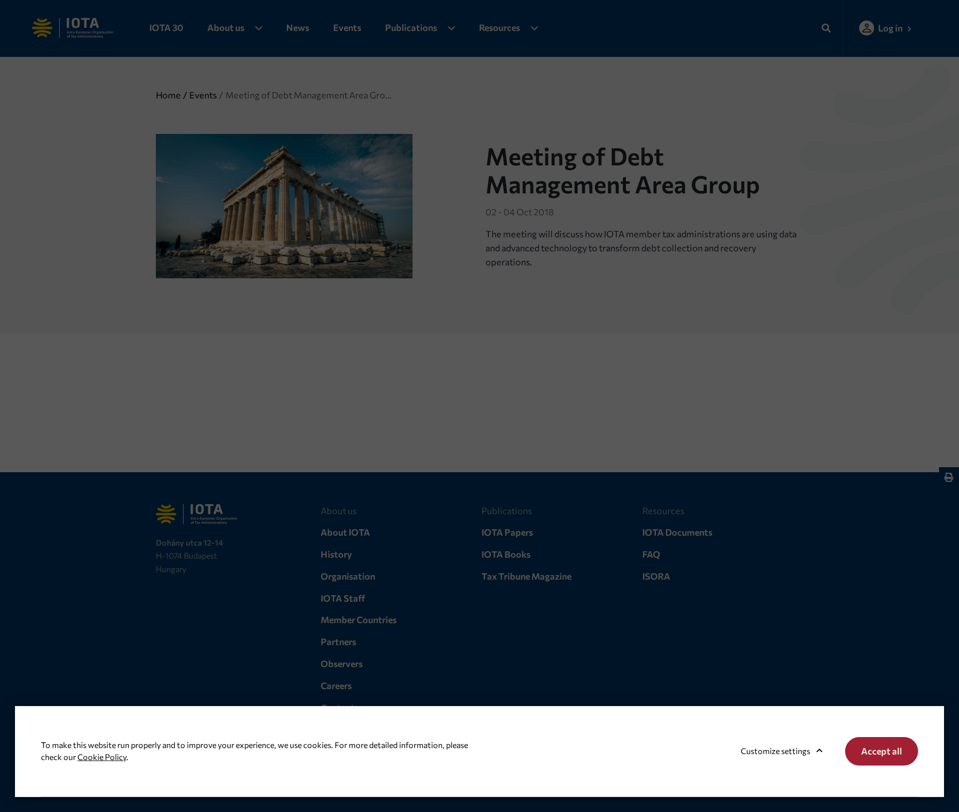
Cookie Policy (101, 757)
